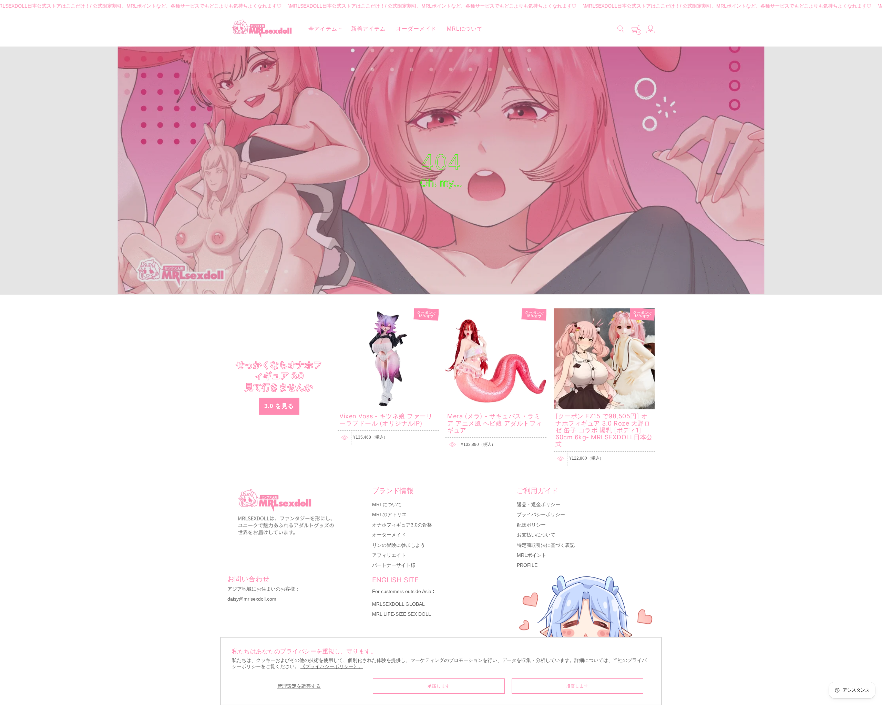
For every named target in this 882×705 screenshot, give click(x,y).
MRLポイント (531, 555)
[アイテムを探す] (621, 29)
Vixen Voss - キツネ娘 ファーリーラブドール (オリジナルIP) (385, 419)
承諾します (439, 686)
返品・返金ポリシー (538, 504)
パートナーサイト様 (394, 565)
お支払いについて (536, 535)
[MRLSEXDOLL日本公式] (261, 28)
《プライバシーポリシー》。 (331, 667)
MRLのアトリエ (389, 514)
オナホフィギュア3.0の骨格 (402, 525)
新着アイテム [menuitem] (368, 29)
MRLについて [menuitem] (465, 29)
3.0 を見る (279, 405)
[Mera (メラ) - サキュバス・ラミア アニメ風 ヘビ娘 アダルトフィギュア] (495, 311)
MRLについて (387, 504)
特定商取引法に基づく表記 (546, 545)
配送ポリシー (531, 525)
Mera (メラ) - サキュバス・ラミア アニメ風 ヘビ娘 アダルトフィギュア (494, 423)
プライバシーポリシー (541, 514)
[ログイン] (650, 29)
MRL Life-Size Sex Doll (401, 614)
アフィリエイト (389, 555)
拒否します (577, 686)
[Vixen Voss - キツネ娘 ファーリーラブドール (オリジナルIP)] (388, 311)
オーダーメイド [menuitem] (416, 29)
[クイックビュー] (344, 438)
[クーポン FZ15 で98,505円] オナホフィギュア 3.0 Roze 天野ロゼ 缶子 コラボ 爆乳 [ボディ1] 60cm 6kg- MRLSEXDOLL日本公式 (604, 430)
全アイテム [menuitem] (322, 29)
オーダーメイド (389, 535)
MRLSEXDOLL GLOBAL (398, 604)
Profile (527, 565)
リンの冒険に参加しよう (398, 545)
